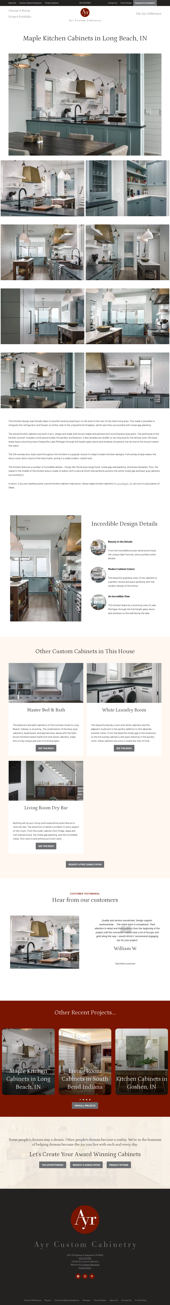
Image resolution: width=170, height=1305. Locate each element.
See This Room (46, 748)
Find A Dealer (126, 3)
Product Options (52, 3)
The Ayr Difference (149, 13)
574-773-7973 (85, 3)
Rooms (47, 1300)
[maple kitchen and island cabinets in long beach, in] (42, 384)
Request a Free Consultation (85, 864)
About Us (12, 3)
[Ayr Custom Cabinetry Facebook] (78, 1276)
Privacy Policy (85, 1268)
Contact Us (112, 3)
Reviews (87, 1300)
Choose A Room (19, 10)
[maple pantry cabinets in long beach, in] (127, 191)
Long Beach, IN (124, 483)
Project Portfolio (19, 16)
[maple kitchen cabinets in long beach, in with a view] (127, 319)
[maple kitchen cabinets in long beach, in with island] (127, 255)
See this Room (124, 748)
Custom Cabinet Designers (30, 3)
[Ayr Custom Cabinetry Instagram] (85, 1276)
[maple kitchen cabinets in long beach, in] (42, 255)
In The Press (140, 1300)
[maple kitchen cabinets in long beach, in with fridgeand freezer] (42, 319)
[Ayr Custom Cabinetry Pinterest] (92, 1276)
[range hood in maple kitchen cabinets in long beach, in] (42, 191)
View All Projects (85, 1105)
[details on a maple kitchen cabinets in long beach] (127, 384)
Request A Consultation (145, 3)
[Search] (161, 3)
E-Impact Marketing (90, 1264)
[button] (80, 1099)
